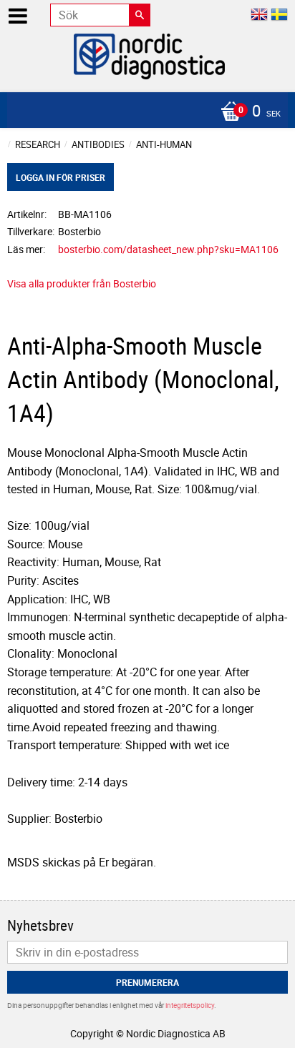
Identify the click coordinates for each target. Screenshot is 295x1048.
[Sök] (139, 15)
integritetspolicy (189, 1005)
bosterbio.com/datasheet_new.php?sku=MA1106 (168, 249)
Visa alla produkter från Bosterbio (81, 283)
